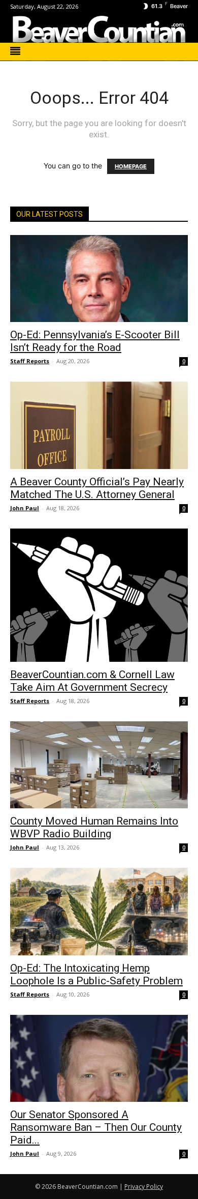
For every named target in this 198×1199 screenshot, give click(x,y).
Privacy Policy (143, 1186)
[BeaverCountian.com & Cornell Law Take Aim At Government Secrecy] (99, 595)
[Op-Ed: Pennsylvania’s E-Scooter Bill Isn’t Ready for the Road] (99, 278)
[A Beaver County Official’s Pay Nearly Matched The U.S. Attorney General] (99, 425)
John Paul (24, 508)
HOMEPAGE (131, 166)
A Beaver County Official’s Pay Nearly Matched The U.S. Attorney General (97, 488)
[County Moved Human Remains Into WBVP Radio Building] (99, 764)
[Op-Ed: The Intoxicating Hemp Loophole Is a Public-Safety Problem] (99, 911)
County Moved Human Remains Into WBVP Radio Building (94, 827)
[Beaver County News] (99, 29)
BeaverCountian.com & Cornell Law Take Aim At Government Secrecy (92, 680)
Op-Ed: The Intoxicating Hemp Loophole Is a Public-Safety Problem (96, 974)
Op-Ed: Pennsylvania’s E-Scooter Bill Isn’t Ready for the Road (95, 341)
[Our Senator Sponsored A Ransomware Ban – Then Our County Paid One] (99, 1058)
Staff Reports (29, 361)
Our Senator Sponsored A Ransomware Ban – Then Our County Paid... (96, 1127)
